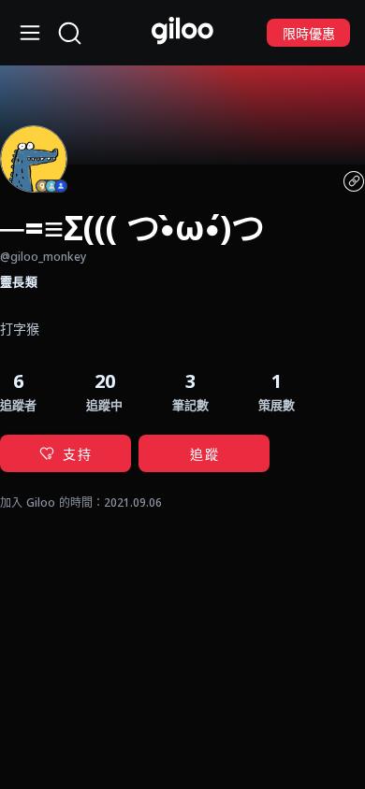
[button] (190, 390)
